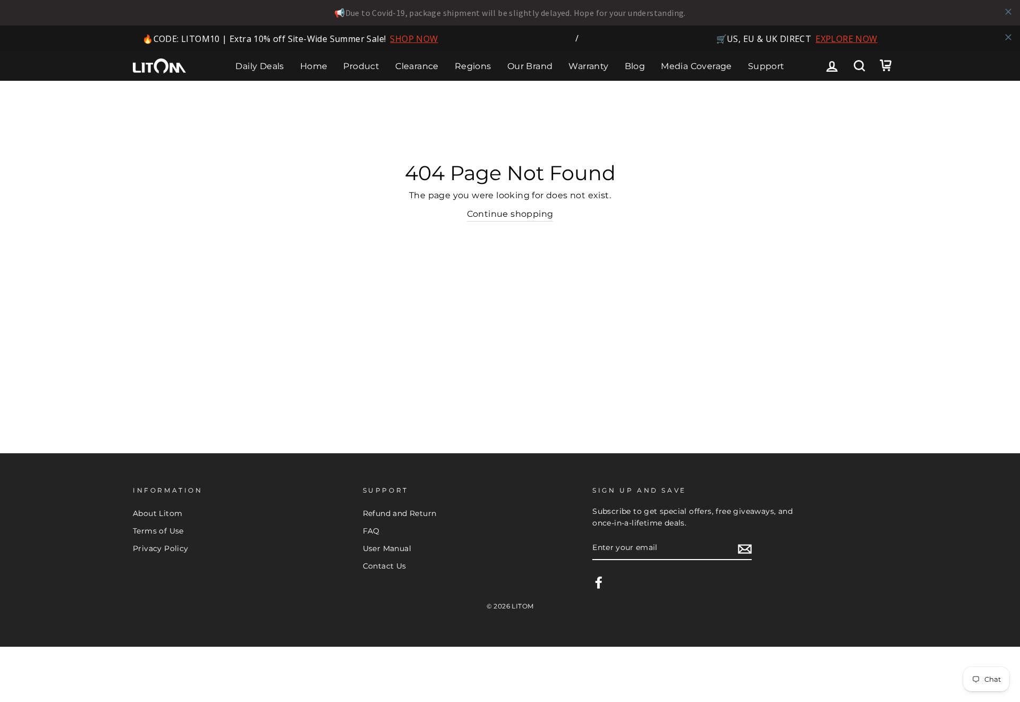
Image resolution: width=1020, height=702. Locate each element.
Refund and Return (400, 513)
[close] (1008, 11)
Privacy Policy (161, 548)
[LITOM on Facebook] (598, 582)
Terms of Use (158, 531)
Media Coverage (696, 66)
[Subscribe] (745, 548)
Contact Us (384, 566)
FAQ (371, 531)
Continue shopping (510, 214)
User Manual (387, 548)
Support (766, 66)
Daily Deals (259, 66)
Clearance (417, 66)
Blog (635, 66)
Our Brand (530, 66)
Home (314, 66)
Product (361, 66)
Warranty (588, 66)
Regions (473, 66)
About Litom (157, 513)
